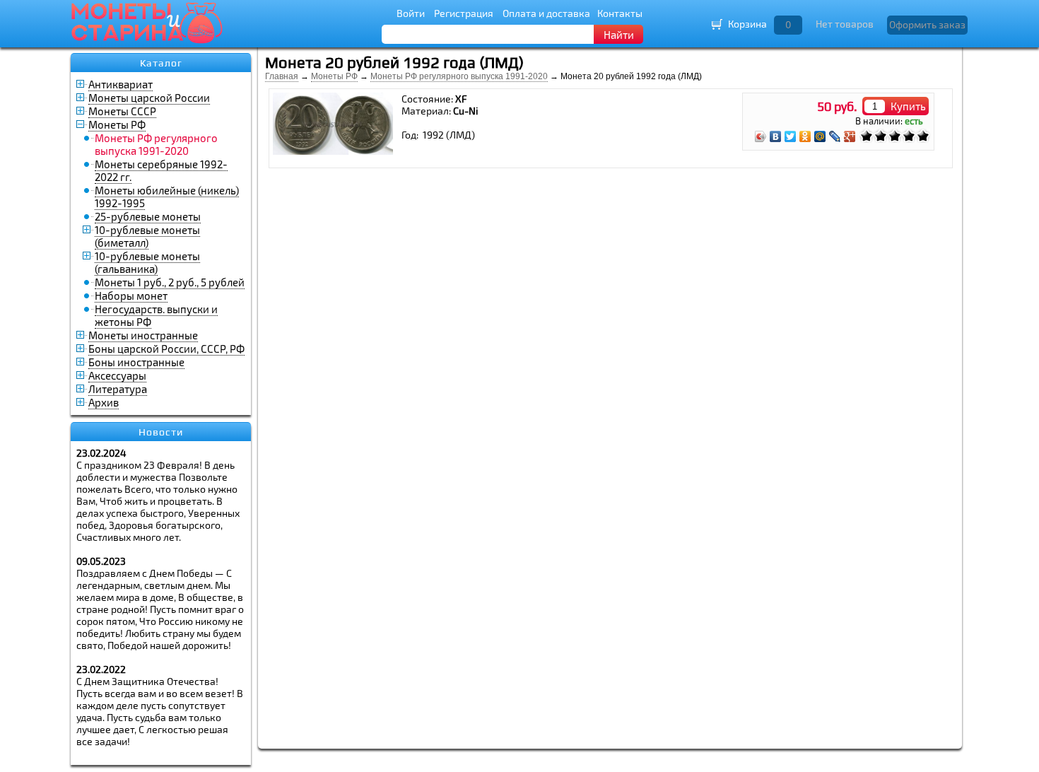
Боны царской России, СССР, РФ (166, 348)
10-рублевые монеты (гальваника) (147, 262)
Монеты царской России (149, 97)
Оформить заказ (927, 24)
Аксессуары (117, 375)
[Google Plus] (850, 136)
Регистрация (463, 13)
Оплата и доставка (546, 13)
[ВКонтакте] (775, 136)
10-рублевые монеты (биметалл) (147, 236)
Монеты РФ (117, 124)
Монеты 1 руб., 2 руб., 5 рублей (170, 282)
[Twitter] (790, 136)
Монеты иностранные (143, 335)
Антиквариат (120, 84)
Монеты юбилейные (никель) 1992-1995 (167, 196)
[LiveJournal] (835, 136)
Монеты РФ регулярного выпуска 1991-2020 (459, 76)
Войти (411, 13)
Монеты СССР (122, 111)
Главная (281, 76)
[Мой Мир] (820, 136)
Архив (103, 402)
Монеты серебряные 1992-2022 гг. (161, 170)
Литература (117, 388)
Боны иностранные (136, 362)
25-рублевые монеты (148, 216)
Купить (908, 106)
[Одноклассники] (805, 136)
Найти (619, 34)
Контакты (619, 13)
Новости (161, 432)
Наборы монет (131, 295)
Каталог (161, 63)
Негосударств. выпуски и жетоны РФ (156, 315)
